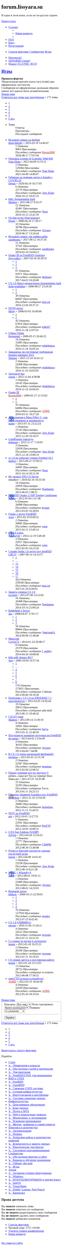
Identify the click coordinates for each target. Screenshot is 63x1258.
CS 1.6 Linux (15, 532)
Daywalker (14, 258)
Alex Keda (48, 192)
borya (45, 729)
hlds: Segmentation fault (21, 199)
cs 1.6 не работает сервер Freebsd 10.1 (30, 457)
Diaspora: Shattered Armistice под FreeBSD (33, 794)
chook (11, 376)
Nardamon (48, 489)
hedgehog (13, 797)
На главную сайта (12, 1243)
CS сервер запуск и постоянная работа (31, 959)
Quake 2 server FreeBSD (22, 514)
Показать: (10, 1004)
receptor (12, 595)
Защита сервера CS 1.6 (21, 591)
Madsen (12, 202)
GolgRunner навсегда (20, 439)
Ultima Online (16, 333)
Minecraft (13, 638)
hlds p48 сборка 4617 (20, 657)
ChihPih (46, 844)
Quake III (13, 392)
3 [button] (9, 109)
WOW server (15, 308)
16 (16, 573)
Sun (10, 660)
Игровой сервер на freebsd (24, 139)
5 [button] (9, 115)
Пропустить (8, 21)
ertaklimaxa (48, 345)
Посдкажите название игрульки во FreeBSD (34, 735)
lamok (11, 856)
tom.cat (46, 302)
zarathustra (14, 239)
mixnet (12, 925)
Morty (11, 311)
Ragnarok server (17, 891)
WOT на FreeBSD (19, 813)
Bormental (14, 336)
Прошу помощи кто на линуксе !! (28, 772)
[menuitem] (24, 33)
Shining (12, 358)
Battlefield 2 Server (19, 610)
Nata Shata (14, 161)
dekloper (47, 277)
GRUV (12, 554)
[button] (11, 118)
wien (11, 517)
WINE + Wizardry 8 (19, 872)
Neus (45, 211)
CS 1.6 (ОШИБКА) (19, 922)
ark (10, 816)
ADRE (46, 411)
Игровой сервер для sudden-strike (28, 236)
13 (16, 563)
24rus (11, 875)
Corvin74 (13, 641)
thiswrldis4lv (15, 143)
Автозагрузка (16, 373)
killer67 (46, 326)
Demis (12, 183)
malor (11, 423)
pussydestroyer (16, 701)
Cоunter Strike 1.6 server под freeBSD (30, 551)
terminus (13, 757)
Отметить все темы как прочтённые (22, 97)
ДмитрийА (48, 632)
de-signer (13, 738)
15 (16, 570)
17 (16, 576)
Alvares (46, 230)
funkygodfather (16, 286)
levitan (12, 498)
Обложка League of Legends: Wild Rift (30, 158)
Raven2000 (48, 152)
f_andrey (47, 651)
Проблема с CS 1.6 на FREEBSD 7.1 (30, 697)
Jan (10, 613)
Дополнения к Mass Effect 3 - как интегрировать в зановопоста (28, 419)
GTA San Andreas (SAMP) (23, 832)
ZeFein (12, 835)
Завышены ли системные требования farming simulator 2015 (30, 353)
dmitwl (12, 461)
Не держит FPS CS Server (23, 476)
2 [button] (9, 106)
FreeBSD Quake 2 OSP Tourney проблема (32, 495)
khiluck (12, 894)
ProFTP (46, 825)
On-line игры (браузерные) (24, 217)
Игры (6, 71)
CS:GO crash (15, 716)
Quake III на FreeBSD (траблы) (26, 255)
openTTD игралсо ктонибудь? (26, 978)
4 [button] (9, 112)
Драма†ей (14, 535)
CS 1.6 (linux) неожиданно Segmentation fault (34, 283)
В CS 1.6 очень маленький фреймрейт (31, 754)
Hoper (11, 220)
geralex (46, 916)
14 (16, 567)
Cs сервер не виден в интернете (27, 941)
